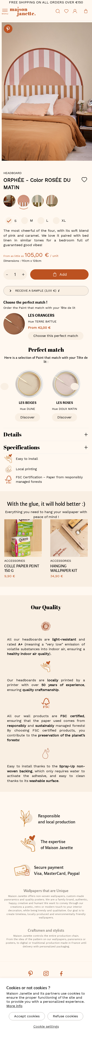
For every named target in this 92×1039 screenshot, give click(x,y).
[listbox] (46, 203)
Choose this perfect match (55, 336)
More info (14, 1006)
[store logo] (31, 17)
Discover (27, 417)
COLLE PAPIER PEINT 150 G (21, 568)
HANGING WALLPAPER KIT (63, 568)
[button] (41, 161)
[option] (9, 201)
